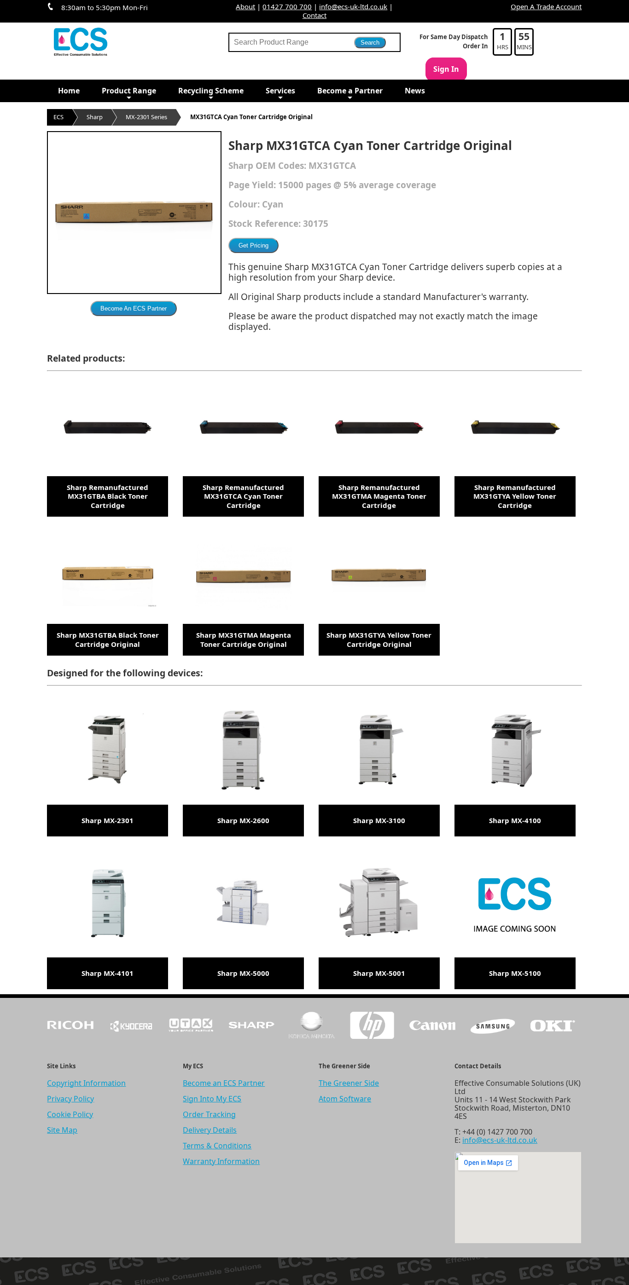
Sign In (446, 69)
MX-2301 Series (146, 117)
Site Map (62, 1130)
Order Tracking (209, 1114)
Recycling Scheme (211, 91)
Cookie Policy (70, 1114)
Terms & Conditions (217, 1146)
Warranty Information (221, 1161)
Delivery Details (210, 1130)
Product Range (129, 91)
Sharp (95, 117)
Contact (314, 15)
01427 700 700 (287, 6)
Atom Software (345, 1099)
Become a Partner (350, 91)
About (245, 6)
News (415, 91)
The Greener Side (349, 1083)
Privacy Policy (70, 1099)
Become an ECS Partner (224, 1083)
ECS (58, 117)
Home (69, 91)
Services (280, 91)
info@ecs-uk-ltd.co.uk (353, 6)
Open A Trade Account (546, 6)
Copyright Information (86, 1083)
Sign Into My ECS (212, 1099)
